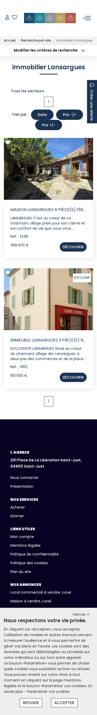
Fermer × (81, 614)
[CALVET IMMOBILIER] (50, 18)
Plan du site (20, 571)
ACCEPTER (64, 702)
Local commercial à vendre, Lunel (40, 592)
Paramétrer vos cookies (48, 691)
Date (42, 114)
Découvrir (73, 247)
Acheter (17, 507)
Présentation (21, 486)
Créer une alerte (91, 105)
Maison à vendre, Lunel (30, 601)
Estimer (17, 516)
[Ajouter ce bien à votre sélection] (8, 143)
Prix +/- (48, 125)
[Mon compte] (7, 17)
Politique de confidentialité (34, 554)
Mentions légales (25, 545)
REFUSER (31, 702)
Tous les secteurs (27, 91)
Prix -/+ (69, 114)
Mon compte (22, 536)
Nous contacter (24, 477)
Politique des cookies (29, 563)
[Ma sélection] (14, 17)
